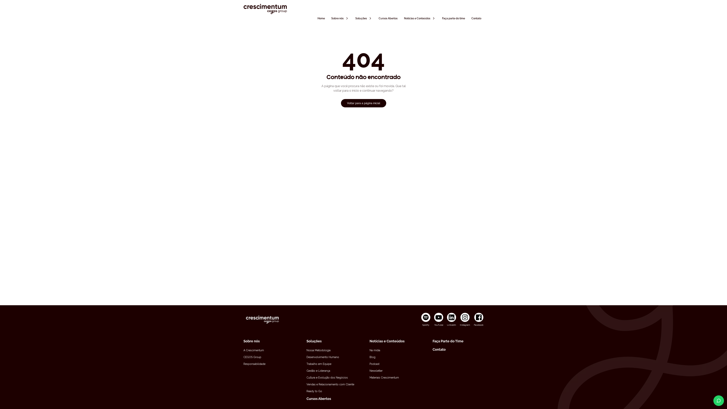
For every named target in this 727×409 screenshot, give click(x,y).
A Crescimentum (253, 350)
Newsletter (376, 370)
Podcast (374, 363)
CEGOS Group (252, 357)
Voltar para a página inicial (363, 103)
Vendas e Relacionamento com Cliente (330, 384)
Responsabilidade (254, 363)
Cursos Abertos (319, 399)
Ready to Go (314, 391)
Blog (372, 357)
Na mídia (375, 350)
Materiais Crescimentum (384, 377)
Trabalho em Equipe (319, 363)
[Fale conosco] (718, 400)
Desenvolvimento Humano (323, 357)
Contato (439, 349)
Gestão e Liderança (318, 370)
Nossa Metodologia (319, 350)
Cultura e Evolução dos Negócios (327, 377)
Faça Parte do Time (448, 341)
